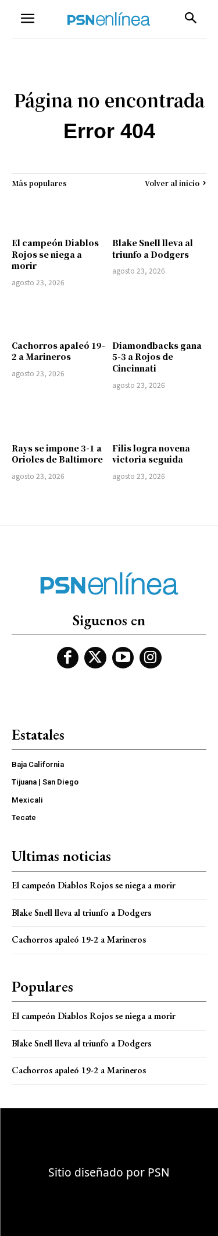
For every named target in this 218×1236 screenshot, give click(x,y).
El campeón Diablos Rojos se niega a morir (55, 254)
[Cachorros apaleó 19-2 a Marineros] (59, 315)
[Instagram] (151, 658)
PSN (159, 1172)
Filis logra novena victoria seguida (151, 453)
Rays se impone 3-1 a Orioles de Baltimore (57, 453)
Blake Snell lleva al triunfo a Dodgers (152, 248)
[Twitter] (95, 658)
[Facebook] (68, 658)
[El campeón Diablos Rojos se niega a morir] (59, 213)
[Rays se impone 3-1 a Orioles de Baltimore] (59, 418)
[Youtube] (123, 658)
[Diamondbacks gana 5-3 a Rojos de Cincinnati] (159, 315)
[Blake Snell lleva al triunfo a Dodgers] (159, 213)
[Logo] (108, 19)
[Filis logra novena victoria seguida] (159, 418)
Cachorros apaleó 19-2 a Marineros (58, 351)
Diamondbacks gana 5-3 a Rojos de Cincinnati (157, 356)
